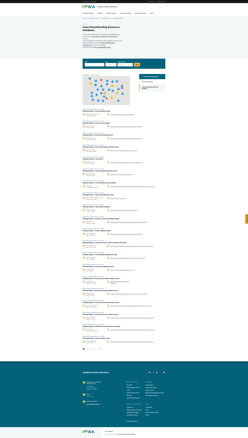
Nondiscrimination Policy (151, 412)
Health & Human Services (107, 7)
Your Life (149, 390)
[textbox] (111, 64)
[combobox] (111, 64)
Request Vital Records (151, 387)
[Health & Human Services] (89, 6)
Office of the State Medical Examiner (154, 392)
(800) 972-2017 (90, 396)
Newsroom (129, 395)
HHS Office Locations (132, 415)
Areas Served (121, 61)
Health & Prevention (93, 18)
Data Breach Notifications (133, 397)
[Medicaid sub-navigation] (103, 13)
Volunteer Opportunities (133, 392)
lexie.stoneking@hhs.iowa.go (102, 47)
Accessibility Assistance (151, 395)
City (106, 61)
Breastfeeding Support (118, 18)
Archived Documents (132, 421)
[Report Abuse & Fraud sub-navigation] (147, 13)
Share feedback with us (93, 404)
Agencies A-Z (151, 1)
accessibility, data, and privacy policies (127, 434)
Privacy (147, 415)
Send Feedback (109, 431)
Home (85, 18)
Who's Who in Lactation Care (104, 36)
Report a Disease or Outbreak (134, 409)
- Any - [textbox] (122, 64)
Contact (129, 407)
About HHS (129, 385)
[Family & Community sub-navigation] (132, 13)
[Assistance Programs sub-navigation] (94, 13)
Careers (129, 390)
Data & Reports (149, 385)
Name (86, 61)
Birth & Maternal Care (105, 18)
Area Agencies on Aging (133, 412)
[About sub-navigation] (154, 13)
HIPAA (147, 409)
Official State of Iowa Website (89, 1)
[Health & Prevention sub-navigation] (117, 13)
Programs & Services (160, 1)
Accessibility (148, 407)
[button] (122, 88)
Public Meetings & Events (133, 387)
